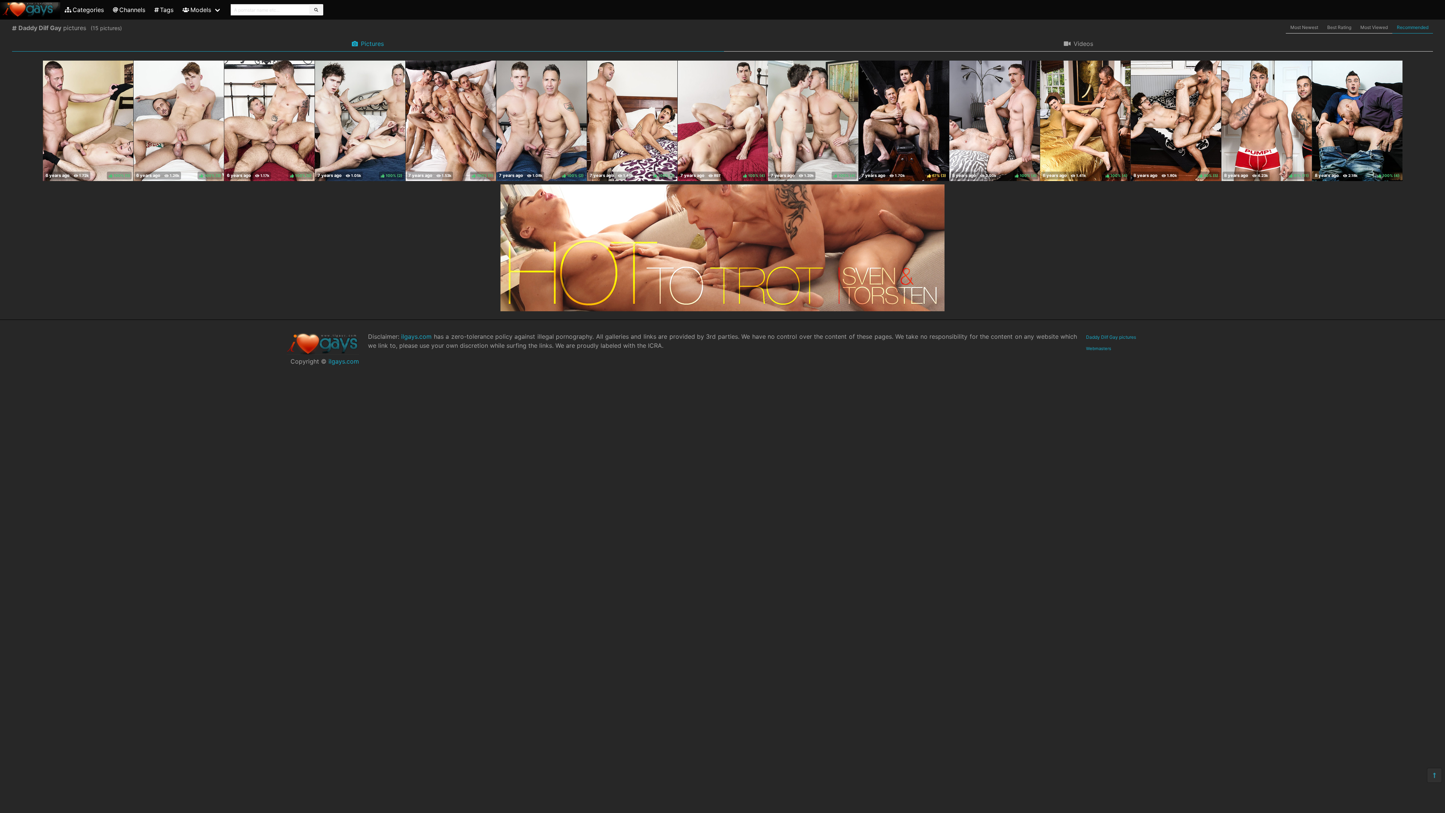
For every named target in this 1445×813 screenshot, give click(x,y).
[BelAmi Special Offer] (722, 309)
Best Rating (1339, 27)
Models (200, 10)
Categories (88, 10)
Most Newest (1304, 27)
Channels (132, 10)
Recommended (1412, 27)
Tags (166, 10)
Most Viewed (1374, 27)
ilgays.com (344, 361)
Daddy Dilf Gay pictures (1111, 337)
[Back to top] (1434, 775)
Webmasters (1098, 348)
